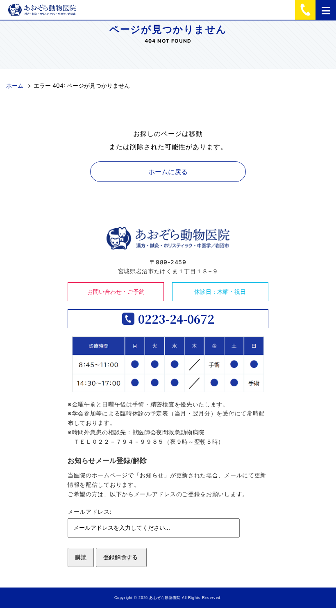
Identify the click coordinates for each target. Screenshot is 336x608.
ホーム (14, 85)
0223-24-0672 (176, 318)
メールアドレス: (90, 511)
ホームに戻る (168, 172)
